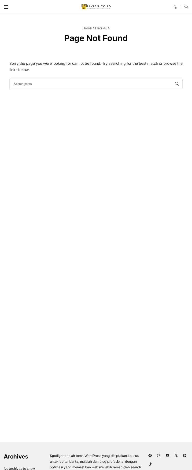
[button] (6, 7)
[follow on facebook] (150, 455)
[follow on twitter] (176, 455)
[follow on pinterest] (184, 455)
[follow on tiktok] (150, 464)
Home (87, 28)
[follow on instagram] (158, 455)
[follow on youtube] (167, 455)
